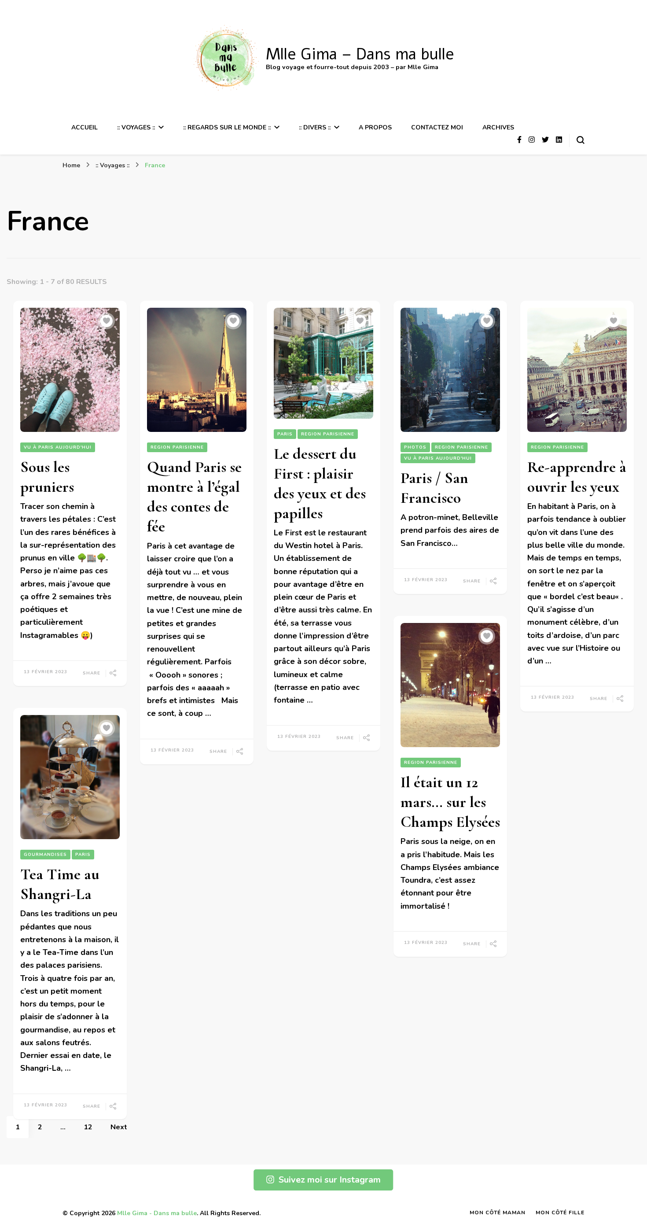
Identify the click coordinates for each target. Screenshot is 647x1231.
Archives (498, 127)
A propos (375, 127)
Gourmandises (45, 854)
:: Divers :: (315, 127)
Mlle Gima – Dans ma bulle (360, 54)
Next (118, 1127)
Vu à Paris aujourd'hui (58, 447)
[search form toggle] (581, 140)
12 (92, 1127)
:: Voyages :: (136, 127)
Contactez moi (437, 127)
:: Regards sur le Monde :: (227, 127)
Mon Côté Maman (498, 1212)
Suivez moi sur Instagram (330, 1180)
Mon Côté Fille (560, 1212)
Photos (415, 447)
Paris (285, 434)
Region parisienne (177, 447)
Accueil (84, 127)
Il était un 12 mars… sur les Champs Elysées (450, 802)
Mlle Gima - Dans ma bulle (157, 1213)
